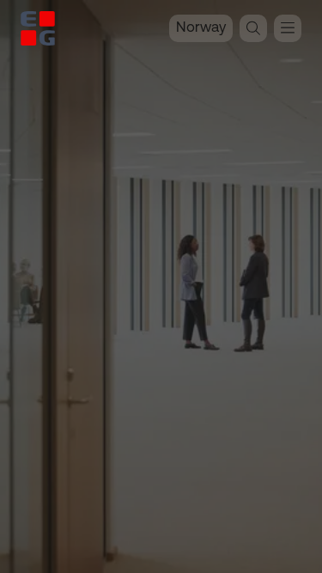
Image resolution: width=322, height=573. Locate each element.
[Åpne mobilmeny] (287, 28)
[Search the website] (253, 28)
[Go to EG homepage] (38, 28)
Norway (201, 28)
